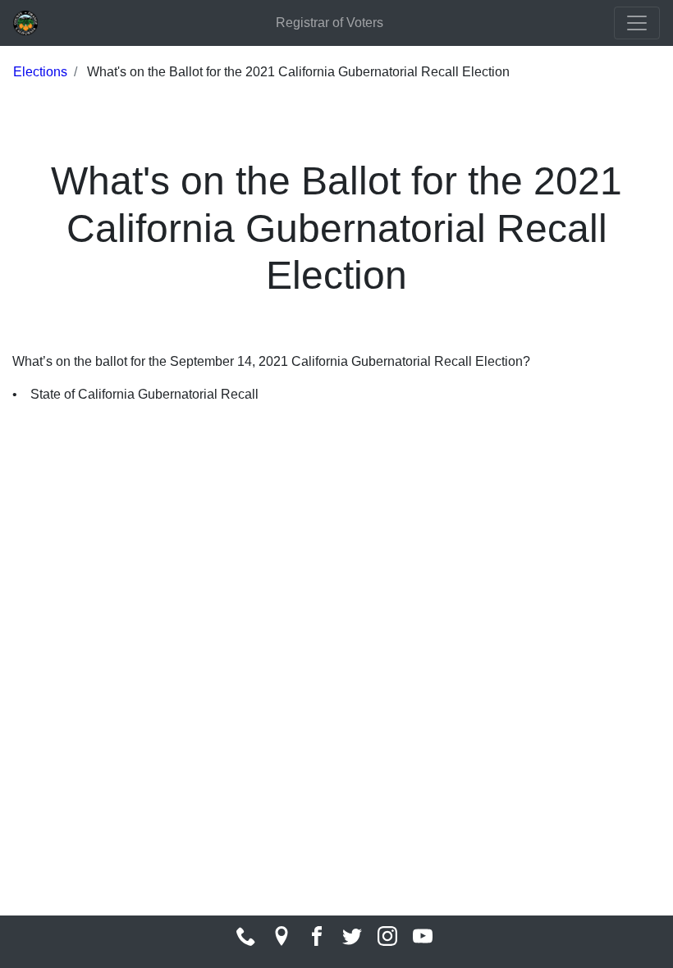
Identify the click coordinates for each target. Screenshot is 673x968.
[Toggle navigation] (637, 23)
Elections (40, 72)
